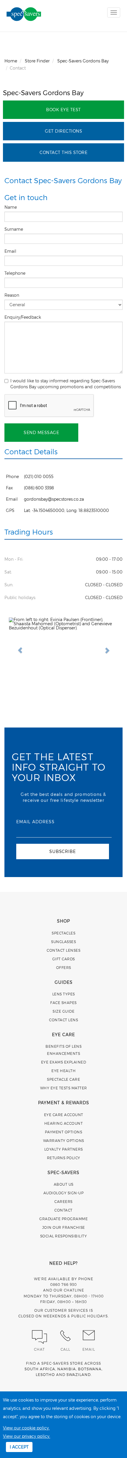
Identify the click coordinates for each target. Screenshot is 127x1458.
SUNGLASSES (63, 941)
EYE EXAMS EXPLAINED (63, 1062)
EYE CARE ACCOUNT (63, 1115)
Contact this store (63, 152)
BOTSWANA (90, 1369)
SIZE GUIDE (63, 1011)
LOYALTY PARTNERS (63, 1149)
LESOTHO (45, 1374)
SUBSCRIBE (62, 851)
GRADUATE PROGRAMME (63, 1219)
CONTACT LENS (63, 1020)
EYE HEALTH (63, 1071)
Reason (12, 295)
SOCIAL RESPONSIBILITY (63, 1236)
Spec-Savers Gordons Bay (43, 92)
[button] (17, 647)
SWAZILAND (78, 1374)
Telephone (15, 273)
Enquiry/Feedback (23, 317)
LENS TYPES (63, 994)
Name (11, 207)
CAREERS (63, 1201)
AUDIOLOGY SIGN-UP (63, 1193)
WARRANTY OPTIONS (63, 1140)
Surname (14, 229)
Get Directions (63, 130)
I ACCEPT (19, 1446)
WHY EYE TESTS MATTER (63, 1088)
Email (10, 251)
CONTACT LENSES (63, 950)
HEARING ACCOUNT (63, 1123)
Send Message (41, 432)
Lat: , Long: (66, 510)
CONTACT (63, 1210)
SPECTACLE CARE (63, 1079)
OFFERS (63, 967)
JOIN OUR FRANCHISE (63, 1227)
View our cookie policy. (26, 1427)
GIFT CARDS (63, 959)
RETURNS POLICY (63, 1158)
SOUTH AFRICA (40, 1369)
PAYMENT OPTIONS (63, 1132)
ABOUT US (64, 1184)
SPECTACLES (63, 933)
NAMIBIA (66, 1369)
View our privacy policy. (26, 1436)
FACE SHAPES (63, 1002)
